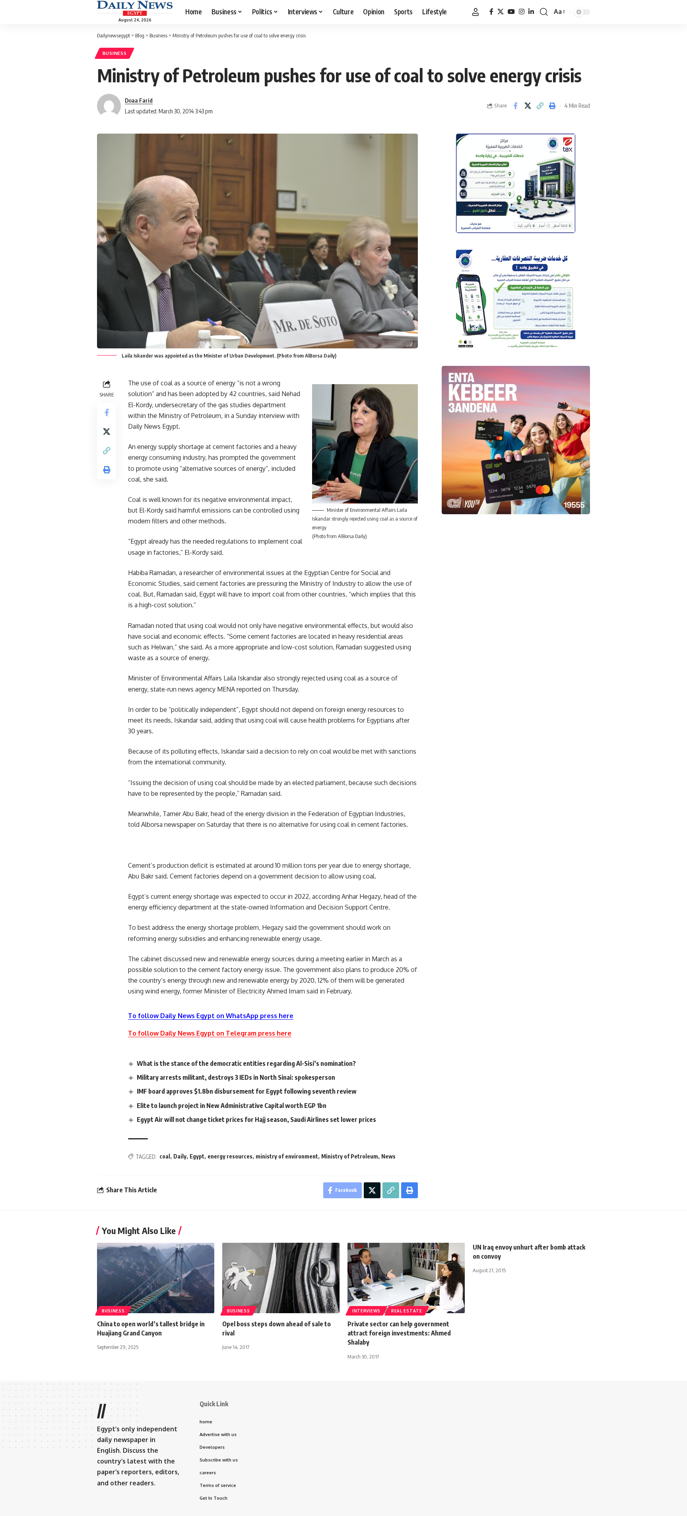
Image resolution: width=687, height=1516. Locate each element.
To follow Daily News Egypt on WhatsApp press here (210, 1016)
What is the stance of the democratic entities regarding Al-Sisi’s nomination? (246, 1063)
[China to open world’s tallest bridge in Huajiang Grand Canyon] (155, 1278)
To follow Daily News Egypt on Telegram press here (209, 1033)
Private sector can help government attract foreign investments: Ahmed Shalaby (399, 1333)
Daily (179, 1156)
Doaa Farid (139, 100)
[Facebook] (491, 11)
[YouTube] (511, 11)
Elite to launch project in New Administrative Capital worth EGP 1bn (231, 1106)
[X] (500, 11)
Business (115, 53)
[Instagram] (521, 11)
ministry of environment (287, 1156)
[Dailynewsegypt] (135, 8)
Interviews (366, 1310)
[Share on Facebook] (515, 105)
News (388, 1156)
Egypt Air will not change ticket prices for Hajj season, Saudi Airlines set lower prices (256, 1119)
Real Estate (406, 1310)
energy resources (230, 1156)
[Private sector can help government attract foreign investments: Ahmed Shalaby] (406, 1278)
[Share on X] (527, 105)
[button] (475, 12)
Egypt (197, 1156)
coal (164, 1156)
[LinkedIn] (531, 11)
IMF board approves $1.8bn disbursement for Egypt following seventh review (247, 1091)
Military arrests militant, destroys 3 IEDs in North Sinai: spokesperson (236, 1077)
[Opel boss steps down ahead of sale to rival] (281, 1278)
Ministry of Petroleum (349, 1156)
